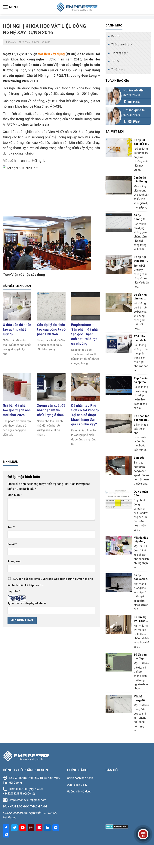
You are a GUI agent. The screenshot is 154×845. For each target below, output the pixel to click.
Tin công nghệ (119, 52)
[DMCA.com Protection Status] (117, 826)
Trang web (14, 561)
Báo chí (115, 36)
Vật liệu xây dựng (51, 54)
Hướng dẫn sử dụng (79, 791)
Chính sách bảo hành (80, 778)
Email (12, 544)
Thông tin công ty (121, 44)
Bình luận (15, 495)
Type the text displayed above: (27, 603)
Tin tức (115, 61)
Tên (11, 527)
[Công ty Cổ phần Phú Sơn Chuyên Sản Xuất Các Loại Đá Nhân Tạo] (77, 7)
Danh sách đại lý (77, 784)
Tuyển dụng (118, 69)
